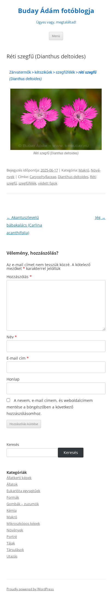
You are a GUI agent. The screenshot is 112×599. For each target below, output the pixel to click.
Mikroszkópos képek (23, 523)
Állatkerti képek (19, 477)
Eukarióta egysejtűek (23, 490)
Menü (56, 36)
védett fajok (47, 183)
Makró (84, 170)
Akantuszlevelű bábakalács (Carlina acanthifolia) (24, 225)
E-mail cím (18, 358)
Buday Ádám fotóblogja (56, 11)
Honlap (13, 379)
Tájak (11, 543)
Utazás (12, 556)
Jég (100, 217)
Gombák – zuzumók (23, 503)
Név (12, 336)
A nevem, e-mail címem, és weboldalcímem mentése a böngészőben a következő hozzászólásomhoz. (50, 407)
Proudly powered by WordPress (30, 589)
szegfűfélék (27, 183)
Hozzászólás (19, 276)
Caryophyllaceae (43, 176)
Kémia (12, 510)
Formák (13, 497)
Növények (15, 530)
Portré (12, 536)
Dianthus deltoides (73, 176)
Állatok (12, 484)
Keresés (13, 444)
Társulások (15, 549)
